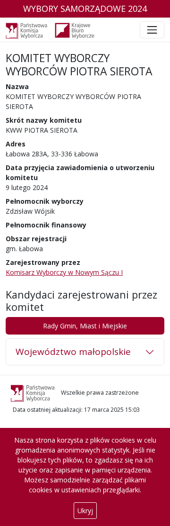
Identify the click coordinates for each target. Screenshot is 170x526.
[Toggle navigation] (152, 29)
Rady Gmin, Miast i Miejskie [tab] (85, 325)
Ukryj (85, 510)
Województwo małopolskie (73, 351)
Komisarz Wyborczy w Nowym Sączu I (64, 272)
